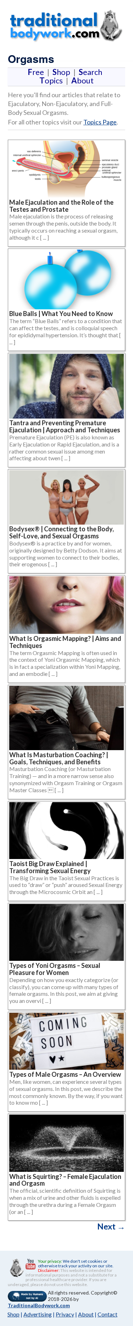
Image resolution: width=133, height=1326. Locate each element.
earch (92, 72)
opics (52, 80)
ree (37, 72)
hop (62, 72)
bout (82, 80)
